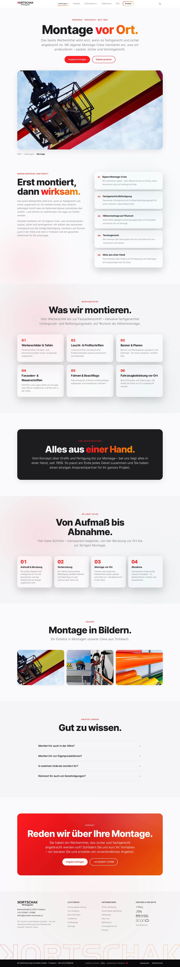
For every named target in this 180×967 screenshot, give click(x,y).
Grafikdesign (73, 922)
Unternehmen (90, 4)
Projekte (76, 4)
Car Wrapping (73, 911)
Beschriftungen (74, 915)
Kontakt (128, 4)
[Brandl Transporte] (142, 916)
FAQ (117, 4)
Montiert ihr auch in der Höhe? (89, 745)
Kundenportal (141, 925)
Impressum (144, 963)
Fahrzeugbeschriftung (77, 907)
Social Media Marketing (111, 911)
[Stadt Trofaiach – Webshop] (140, 907)
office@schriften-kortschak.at (30, 915)
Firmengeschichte (109, 926)
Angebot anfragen (77, 59)
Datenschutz (157, 963)
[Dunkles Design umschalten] (160, 3)
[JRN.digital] (139, 911)
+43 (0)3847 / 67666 (103, 861)
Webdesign (106, 915)
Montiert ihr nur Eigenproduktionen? (89, 756)
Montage (71, 926)
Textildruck (72, 918)
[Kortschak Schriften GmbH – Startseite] (25, 4)
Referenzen (106, 4)
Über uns (105, 918)
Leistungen (62, 4)
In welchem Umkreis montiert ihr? (89, 766)
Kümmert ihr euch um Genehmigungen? (89, 776)
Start (19, 154)
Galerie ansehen (104, 59)
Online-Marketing (109, 907)
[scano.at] (142, 920)
